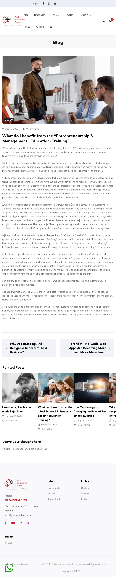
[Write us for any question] (9, 565)
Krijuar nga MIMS (71, 571)
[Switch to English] (51, 27)
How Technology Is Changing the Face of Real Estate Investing (90, 411)
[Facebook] (5, 523)
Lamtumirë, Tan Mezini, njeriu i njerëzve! (17, 409)
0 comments (32, 128)
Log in (35, 3)
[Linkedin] (21, 523)
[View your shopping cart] (111, 21)
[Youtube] (13, 523)
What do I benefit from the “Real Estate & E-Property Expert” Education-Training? (55, 413)
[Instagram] (28, 523)
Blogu (9, 120)
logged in (21, 448)
